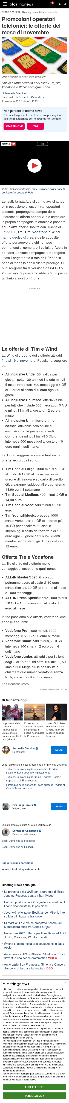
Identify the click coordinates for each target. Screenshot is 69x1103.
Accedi (62, 4)
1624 (29, 998)
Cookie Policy (28, 1079)
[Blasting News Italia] (21, 4)
